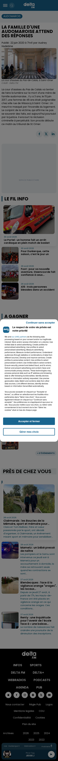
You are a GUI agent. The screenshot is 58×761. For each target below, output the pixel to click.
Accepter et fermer (29, 421)
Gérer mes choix (29, 431)
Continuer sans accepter (40, 322)
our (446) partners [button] (19, 336)
